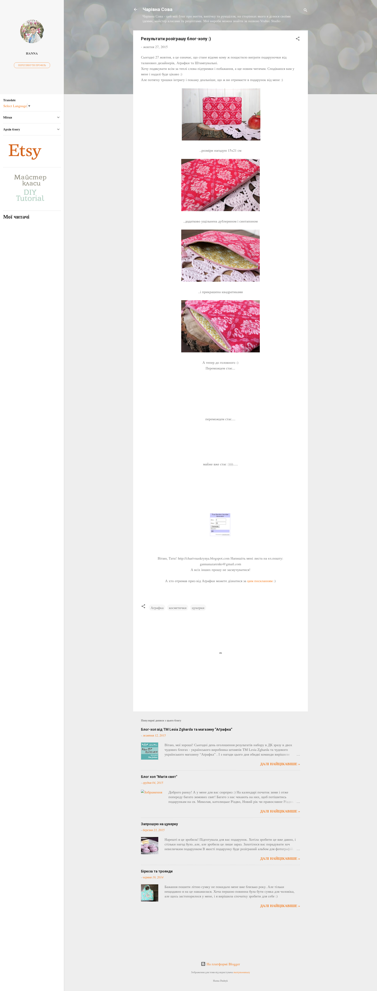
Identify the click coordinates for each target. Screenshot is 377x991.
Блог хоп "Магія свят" (159, 777)
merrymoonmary (241, 972)
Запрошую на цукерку (159, 824)
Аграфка (157, 607)
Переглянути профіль (32, 65)
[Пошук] (305, 11)
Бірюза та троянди (157, 871)
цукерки (198, 607)
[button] (297, 39)
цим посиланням (260, 580)
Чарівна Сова (157, 9)
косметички (178, 607)
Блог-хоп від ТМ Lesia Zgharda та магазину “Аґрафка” (186, 729)
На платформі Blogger (223, 964)
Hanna (32, 53)
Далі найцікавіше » (280, 763)
